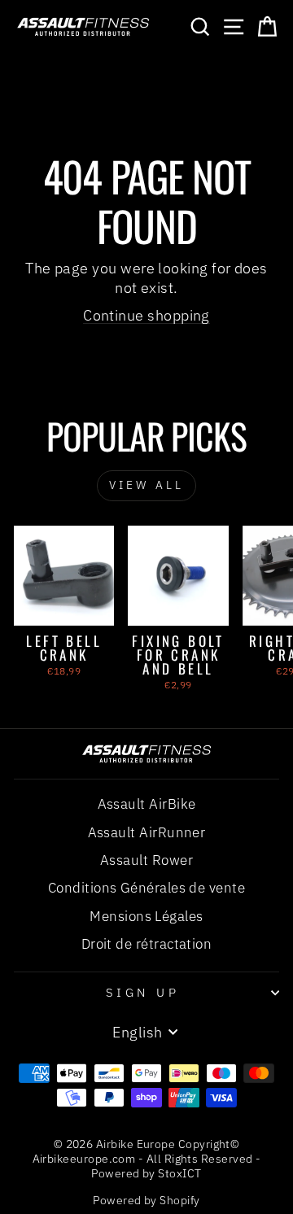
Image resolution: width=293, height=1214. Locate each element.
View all (147, 485)
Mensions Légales (146, 916)
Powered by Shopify (146, 1200)
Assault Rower (146, 860)
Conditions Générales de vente (146, 888)
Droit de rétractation (146, 944)
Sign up (142, 992)
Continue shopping (146, 315)
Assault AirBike (147, 804)
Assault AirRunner (147, 832)
